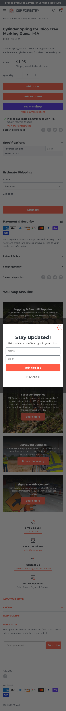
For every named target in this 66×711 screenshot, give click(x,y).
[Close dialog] (60, 327)
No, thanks (33, 376)
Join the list (33, 367)
